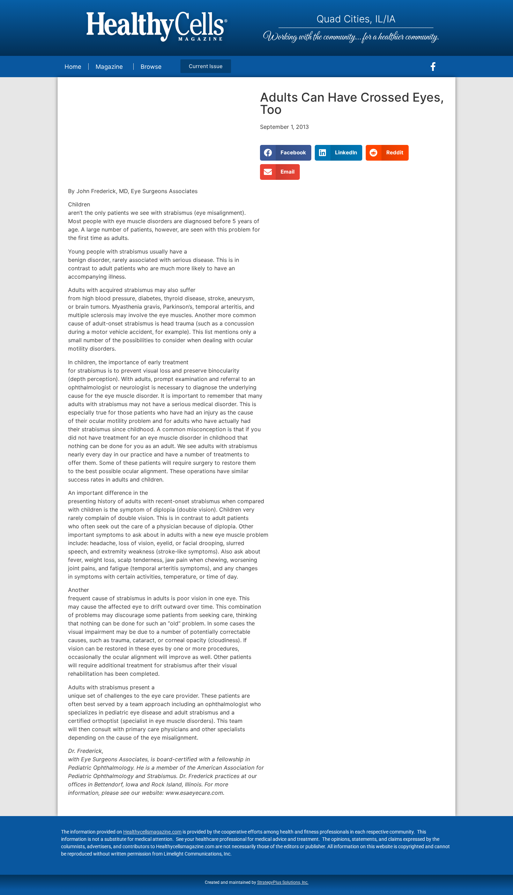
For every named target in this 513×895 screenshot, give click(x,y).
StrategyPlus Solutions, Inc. (282, 882)
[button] (285, 153)
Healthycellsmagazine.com (152, 832)
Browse (151, 66)
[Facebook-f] (433, 66)
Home (73, 66)
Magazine (109, 66)
